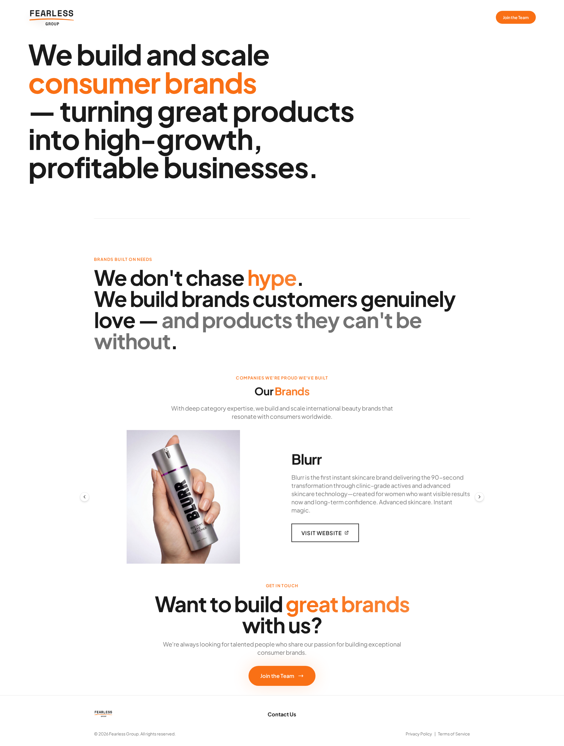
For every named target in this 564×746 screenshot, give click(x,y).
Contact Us (282, 714)
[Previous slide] (84, 497)
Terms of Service (454, 733)
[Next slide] (479, 497)
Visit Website (321, 532)
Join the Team (516, 17)
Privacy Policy (419, 733)
